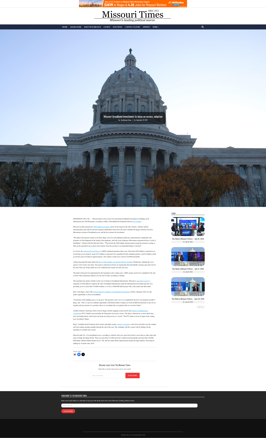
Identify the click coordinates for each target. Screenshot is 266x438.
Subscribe (132, 375)
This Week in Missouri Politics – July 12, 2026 (188, 269)
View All (201, 307)
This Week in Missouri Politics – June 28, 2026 (188, 299)
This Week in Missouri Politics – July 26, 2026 (188, 239)
